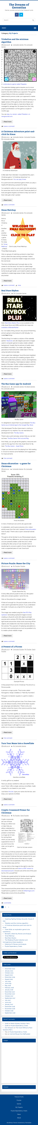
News (19, 1114)
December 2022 (10, 969)
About (19, 1118)
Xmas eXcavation (30, 529)
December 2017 (10, 992)
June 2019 (8, 983)
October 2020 (9, 973)
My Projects (19, 1107)
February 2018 (9, 987)
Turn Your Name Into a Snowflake (17, 743)
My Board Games (29, 386)
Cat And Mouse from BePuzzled (20, 1034)
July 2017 (8, 1000)
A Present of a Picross (11, 646)
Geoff (6, 1023)
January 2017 (9, 1004)
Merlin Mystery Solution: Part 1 (20, 1023)
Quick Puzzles (24, 815)
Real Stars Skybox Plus (12, 323)
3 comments (7, 903)
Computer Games (18, 45)
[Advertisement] (19, 1063)
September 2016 (10, 1013)
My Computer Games (7, 139)
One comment (8, 458)
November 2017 (10, 994)
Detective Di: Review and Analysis (15, 944)
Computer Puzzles (29, 137)
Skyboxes (9, 341)
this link (11, 791)
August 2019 (9, 979)
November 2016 (10, 1009)
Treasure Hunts (19, 1097)
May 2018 (8, 985)
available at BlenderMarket (9, 327)
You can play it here (19, 179)
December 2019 (10, 977)
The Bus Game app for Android (16, 383)
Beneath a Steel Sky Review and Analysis (18, 934)
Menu (4, 28)
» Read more (7, 122)
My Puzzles (16, 566)
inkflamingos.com (28, 891)
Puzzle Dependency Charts (13, 946)
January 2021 (9, 971)
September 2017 (10, 998)
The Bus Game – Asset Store (14, 446)
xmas (19, 285)
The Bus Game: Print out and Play (18, 438)
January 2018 (9, 990)
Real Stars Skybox (10, 290)
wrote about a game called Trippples (14, 84)
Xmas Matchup (8, 210)
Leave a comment (9, 126)
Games (19, 1104)
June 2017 (8, 1002)
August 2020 (9, 975)
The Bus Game (19, 433)
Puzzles (22, 566)
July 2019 (8, 981)
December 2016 (10, 1006)
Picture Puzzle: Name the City (15, 563)
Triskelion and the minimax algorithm (16, 923)
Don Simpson (9, 1028)
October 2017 (9, 996)
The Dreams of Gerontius (19, 6)
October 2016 (9, 1011)
